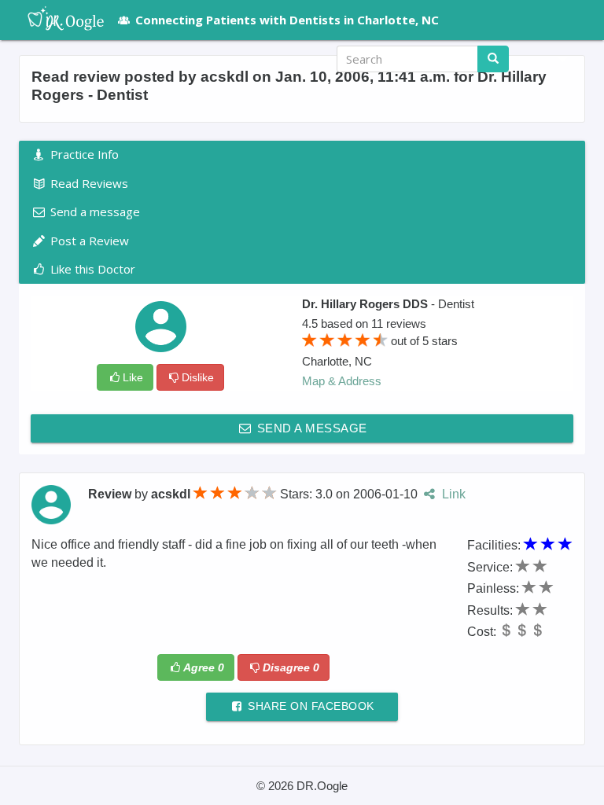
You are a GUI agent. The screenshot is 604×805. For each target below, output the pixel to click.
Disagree (291, 667)
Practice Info (83, 154)
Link (452, 494)
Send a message (310, 428)
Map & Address (341, 381)
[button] (556, 59)
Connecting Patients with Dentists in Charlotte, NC (287, 20)
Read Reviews (87, 183)
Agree (203, 667)
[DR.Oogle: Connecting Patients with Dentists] (58, 19)
